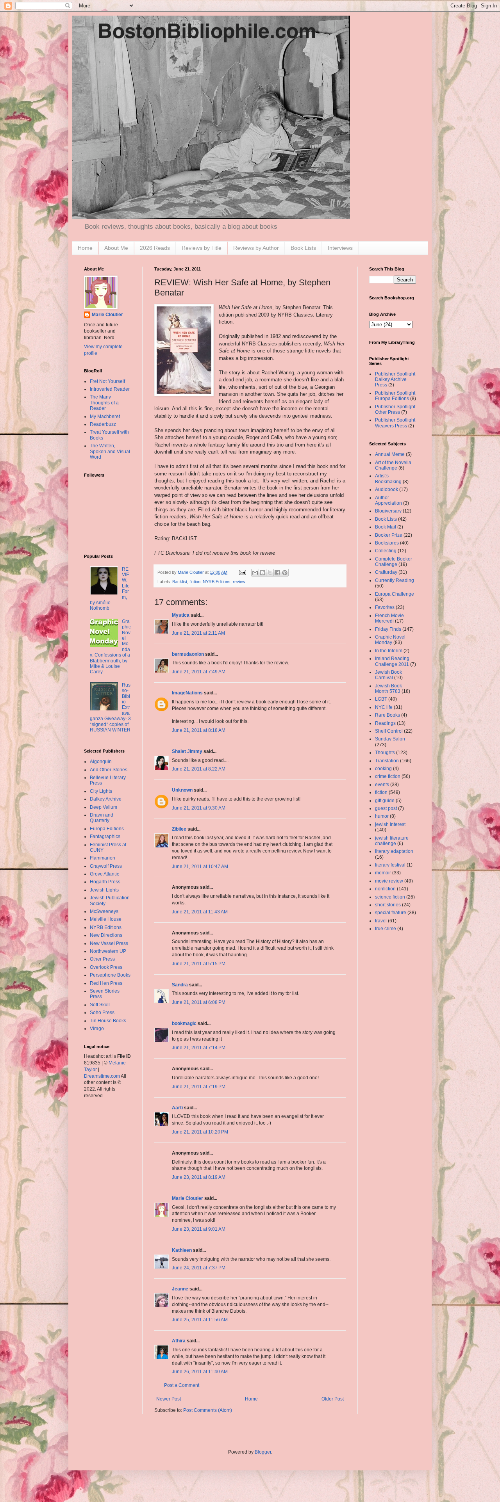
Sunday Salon (390, 739)
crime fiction (387, 776)
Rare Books (387, 715)
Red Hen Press (106, 983)
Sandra (180, 985)
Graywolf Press (106, 866)
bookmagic (184, 1023)
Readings (385, 723)
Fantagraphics (105, 836)
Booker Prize (388, 535)
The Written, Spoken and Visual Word (110, 451)
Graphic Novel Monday (390, 639)
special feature (390, 912)
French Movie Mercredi (389, 618)
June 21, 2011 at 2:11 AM (198, 633)
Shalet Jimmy (187, 751)
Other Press (102, 959)
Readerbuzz (103, 424)
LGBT (381, 699)
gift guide (385, 800)
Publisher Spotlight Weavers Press (395, 422)
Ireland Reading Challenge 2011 (392, 661)
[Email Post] (242, 572)
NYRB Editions (216, 581)
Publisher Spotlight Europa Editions (395, 395)
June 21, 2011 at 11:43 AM (200, 912)
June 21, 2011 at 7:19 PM (198, 1086)
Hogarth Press (105, 881)
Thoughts (385, 752)
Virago (97, 1028)
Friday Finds (388, 629)
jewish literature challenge (392, 840)
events (382, 784)
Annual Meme (390, 454)
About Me (116, 248)
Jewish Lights (104, 890)
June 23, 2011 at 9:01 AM (198, 1229)
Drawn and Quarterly (101, 817)
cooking (383, 768)
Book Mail (385, 527)
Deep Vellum (103, 807)
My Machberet (105, 416)
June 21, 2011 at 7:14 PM (198, 1047)
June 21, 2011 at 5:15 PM (198, 963)
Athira (179, 1341)
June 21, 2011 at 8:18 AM (198, 730)
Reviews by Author (256, 248)
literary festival (390, 865)
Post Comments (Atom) (207, 1410)
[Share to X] (270, 573)
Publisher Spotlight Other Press (395, 409)
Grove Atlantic (104, 874)
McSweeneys (104, 911)
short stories (388, 905)
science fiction (390, 897)
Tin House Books (108, 1020)
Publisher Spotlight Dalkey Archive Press (395, 379)
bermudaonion (188, 654)
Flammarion (102, 858)
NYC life (384, 707)
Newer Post (168, 1399)
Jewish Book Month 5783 (388, 688)
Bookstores (387, 543)
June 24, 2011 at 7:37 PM (198, 1268)
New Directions (106, 935)
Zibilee (179, 829)
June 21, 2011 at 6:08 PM (198, 1002)
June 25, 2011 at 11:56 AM (200, 1319)
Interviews (340, 248)
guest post (386, 808)
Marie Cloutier (187, 1198)
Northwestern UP (108, 951)
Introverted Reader (110, 389)
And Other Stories (108, 769)
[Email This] (255, 573)
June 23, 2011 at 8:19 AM (198, 1177)
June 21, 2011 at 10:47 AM (200, 866)
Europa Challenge (394, 594)
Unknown (182, 790)
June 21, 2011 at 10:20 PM (200, 1132)
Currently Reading (394, 580)
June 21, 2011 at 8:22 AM (198, 769)
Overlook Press (106, 967)
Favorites (385, 607)
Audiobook (386, 489)
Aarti (177, 1107)
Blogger (263, 1452)
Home (85, 248)
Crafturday (386, 572)
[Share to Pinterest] (285, 573)
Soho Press (102, 1012)
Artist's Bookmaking (388, 478)
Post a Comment (181, 1385)
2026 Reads (155, 248)
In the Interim (388, 650)
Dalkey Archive (105, 799)
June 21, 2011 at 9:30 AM (198, 808)
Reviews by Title (201, 248)
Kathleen (182, 1250)
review (239, 581)
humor (382, 816)
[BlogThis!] (262, 573)
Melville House (105, 919)
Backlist (179, 581)
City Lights (101, 791)
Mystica (180, 615)
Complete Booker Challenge (393, 561)
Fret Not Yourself (107, 381)
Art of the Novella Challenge (393, 465)
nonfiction (385, 889)
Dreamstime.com (102, 1076)
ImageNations (187, 693)
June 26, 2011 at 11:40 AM (200, 1371)
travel (381, 921)
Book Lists (303, 248)
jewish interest (390, 824)
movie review (389, 881)
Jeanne (180, 1289)
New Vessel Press (109, 943)
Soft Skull (100, 1004)
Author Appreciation (388, 500)
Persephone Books (110, 975)
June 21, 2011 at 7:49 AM (198, 671)
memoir (383, 873)
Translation (387, 760)
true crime (385, 928)
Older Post (332, 1399)
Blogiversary (388, 511)
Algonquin (101, 761)
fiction (194, 581)
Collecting (385, 550)
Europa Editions (107, 828)
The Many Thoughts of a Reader (104, 402)
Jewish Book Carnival (388, 674)
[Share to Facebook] (277, 573)
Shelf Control (389, 731)
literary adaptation (394, 851)
